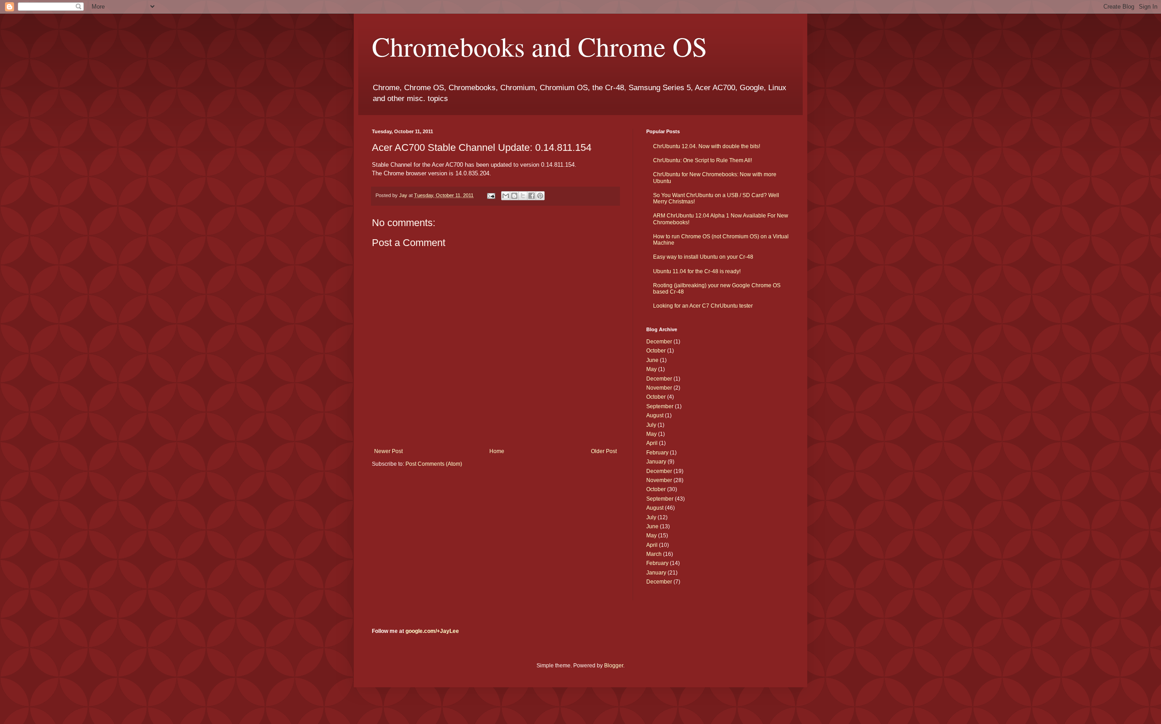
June (652, 360)
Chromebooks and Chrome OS (539, 46)
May (651, 369)
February (657, 452)
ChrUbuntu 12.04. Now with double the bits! (706, 146)
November (659, 388)
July (651, 425)
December (659, 341)
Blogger (613, 665)
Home (496, 451)
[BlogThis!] (514, 195)
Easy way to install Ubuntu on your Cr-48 (703, 257)
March (654, 554)
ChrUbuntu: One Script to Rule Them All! (702, 160)
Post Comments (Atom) (433, 464)
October (656, 351)
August (654, 415)
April (652, 443)
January (656, 462)
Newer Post (388, 451)
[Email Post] (491, 195)
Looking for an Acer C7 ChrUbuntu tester (703, 306)
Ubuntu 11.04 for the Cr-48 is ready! (697, 271)
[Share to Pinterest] (540, 195)
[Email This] (505, 195)
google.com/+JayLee (432, 631)
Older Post (604, 451)
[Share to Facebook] (531, 195)
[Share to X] (522, 195)
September (659, 406)
